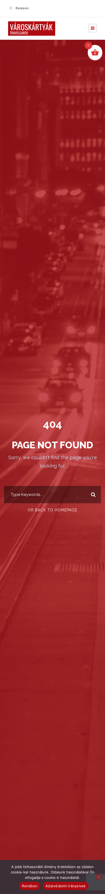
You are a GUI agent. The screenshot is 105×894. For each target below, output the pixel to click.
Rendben (29, 886)
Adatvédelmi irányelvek (66, 886)
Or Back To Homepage (52, 510)
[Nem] (98, 877)
